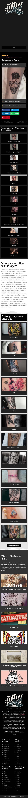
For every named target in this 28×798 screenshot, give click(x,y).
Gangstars (14, 245)
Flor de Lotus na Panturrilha (14, 447)
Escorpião (14, 429)
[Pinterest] (20, 709)
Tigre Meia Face (14, 162)
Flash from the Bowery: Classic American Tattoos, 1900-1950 (14, 666)
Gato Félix (14, 193)
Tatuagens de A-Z (14, 627)
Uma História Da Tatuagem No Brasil (14, 608)
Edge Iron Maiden (14, 337)
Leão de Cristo (14, 256)
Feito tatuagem (14, 646)
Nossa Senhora (14, 521)
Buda (14, 355)
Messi (14, 204)
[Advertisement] (14, 29)
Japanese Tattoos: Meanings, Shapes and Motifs (14, 589)
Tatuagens (7, 57)
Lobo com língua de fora (14, 173)
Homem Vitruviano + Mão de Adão (14, 225)
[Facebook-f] (14, 709)
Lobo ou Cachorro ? (14, 141)
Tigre (14, 539)
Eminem (14, 183)
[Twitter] (11, 709)
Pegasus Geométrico (14, 502)
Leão (14, 466)
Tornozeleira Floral (14, 484)
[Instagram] (8, 709)
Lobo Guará (14, 214)
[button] (14, 47)
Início (3, 57)
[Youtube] (17, 709)
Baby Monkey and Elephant (14, 152)
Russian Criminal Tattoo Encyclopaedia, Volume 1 (14, 686)
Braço (19, 106)
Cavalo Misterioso (14, 374)
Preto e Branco (14, 57)
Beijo (14, 392)
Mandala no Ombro (14, 235)
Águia (14, 411)
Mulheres (11, 101)
